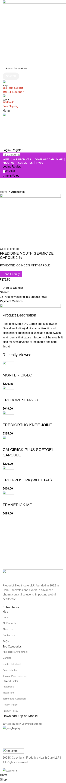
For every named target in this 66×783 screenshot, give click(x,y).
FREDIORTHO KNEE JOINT (27, 425)
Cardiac (7, 657)
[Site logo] (26, 130)
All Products (9, 623)
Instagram (8, 692)
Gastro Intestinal (12, 664)
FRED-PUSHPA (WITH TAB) (27, 480)
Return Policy (10, 704)
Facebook (8, 686)
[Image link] (33, 576)
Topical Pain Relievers (15, 676)
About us (7, 629)
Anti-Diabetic (10, 670)
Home (4, 191)
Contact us (9, 635)
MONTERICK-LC (17, 375)
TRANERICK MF (17, 505)
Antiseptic (18, 191)
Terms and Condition (14, 698)
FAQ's (6, 641)
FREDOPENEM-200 (20, 400)
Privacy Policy (10, 710)
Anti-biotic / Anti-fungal (15, 651)
